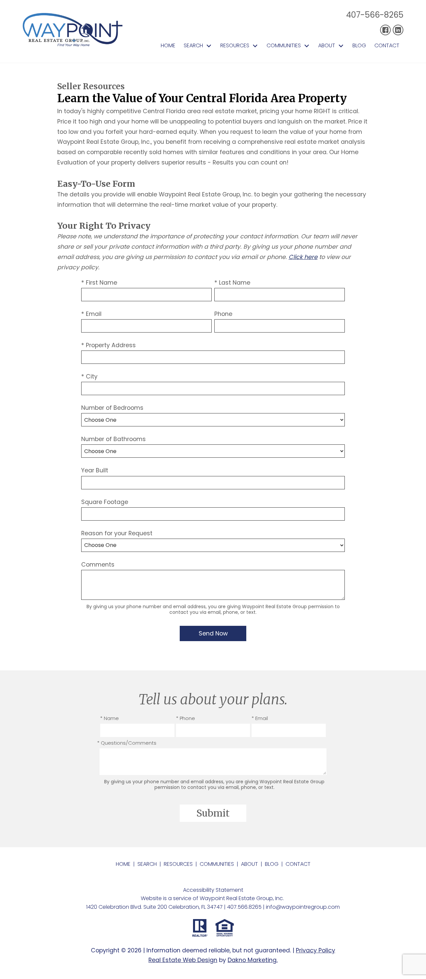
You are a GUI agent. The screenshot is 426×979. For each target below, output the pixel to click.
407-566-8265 (374, 14)
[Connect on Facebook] (385, 30)
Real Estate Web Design (182, 960)
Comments (97, 565)
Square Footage (104, 502)
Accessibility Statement (213, 890)
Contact (386, 45)
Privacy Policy (315, 950)
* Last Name (232, 283)
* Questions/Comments (126, 742)
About (249, 864)
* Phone (185, 718)
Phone (223, 314)
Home (168, 45)
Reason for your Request (116, 533)
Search (147, 864)
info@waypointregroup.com (303, 907)
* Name (109, 718)
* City (89, 376)
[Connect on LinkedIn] (398, 30)
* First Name (99, 283)
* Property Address (108, 345)
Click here (303, 257)
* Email (91, 314)
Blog (359, 45)
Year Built (94, 470)
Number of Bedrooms (112, 408)
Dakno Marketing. (253, 960)
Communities (217, 864)
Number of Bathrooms (113, 439)
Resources (178, 864)
